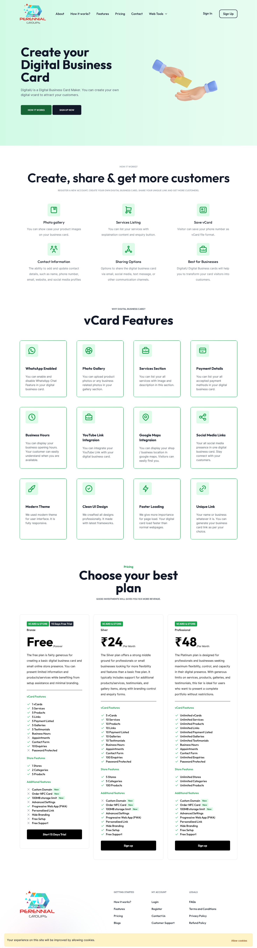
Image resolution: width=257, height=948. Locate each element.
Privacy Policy (198, 916)
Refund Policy (197, 923)
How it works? (80, 14)
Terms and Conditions (202, 909)
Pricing (120, 14)
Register (157, 909)
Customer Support (163, 923)
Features (103, 14)
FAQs (192, 902)
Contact (137, 14)
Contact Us (158, 916)
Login (155, 902)
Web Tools (156, 14)
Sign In (207, 13)
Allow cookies (239, 940)
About (60, 14)
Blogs (117, 923)
